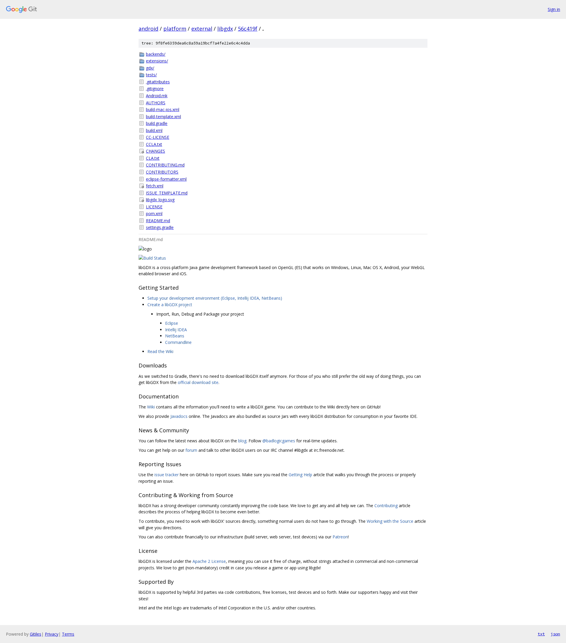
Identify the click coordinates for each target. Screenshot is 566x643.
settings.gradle (160, 227)
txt (541, 634)
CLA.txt (152, 158)
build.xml (154, 130)
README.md (158, 220)
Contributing (386, 505)
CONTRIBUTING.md (165, 165)
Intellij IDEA (176, 329)
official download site (198, 382)
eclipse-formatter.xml (166, 179)
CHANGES (155, 151)
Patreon (340, 537)
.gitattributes (158, 82)
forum (191, 450)
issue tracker (166, 474)
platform (174, 28)
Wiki (151, 407)
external (201, 28)
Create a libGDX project (169, 304)
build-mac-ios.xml (162, 109)
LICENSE (154, 207)
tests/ (151, 75)
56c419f (247, 28)
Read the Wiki (160, 351)
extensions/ (157, 61)
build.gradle (156, 123)
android (148, 28)
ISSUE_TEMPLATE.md (166, 193)
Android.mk (156, 95)
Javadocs (178, 416)
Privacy (51, 634)
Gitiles (35, 634)
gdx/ (150, 68)
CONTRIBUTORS (162, 172)
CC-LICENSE (157, 137)
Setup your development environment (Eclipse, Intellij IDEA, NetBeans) (214, 298)
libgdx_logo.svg (160, 199)
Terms (68, 634)
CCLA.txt (154, 144)
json (555, 634)
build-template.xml (163, 116)
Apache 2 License (209, 561)
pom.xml (154, 213)
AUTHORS (155, 102)
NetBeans (174, 336)
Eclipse (171, 323)
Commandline (178, 342)
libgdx (225, 28)
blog (242, 440)
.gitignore (155, 88)
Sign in (554, 9)
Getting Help (300, 474)
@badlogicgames (278, 440)
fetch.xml (154, 186)
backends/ (155, 54)
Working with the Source (390, 521)
